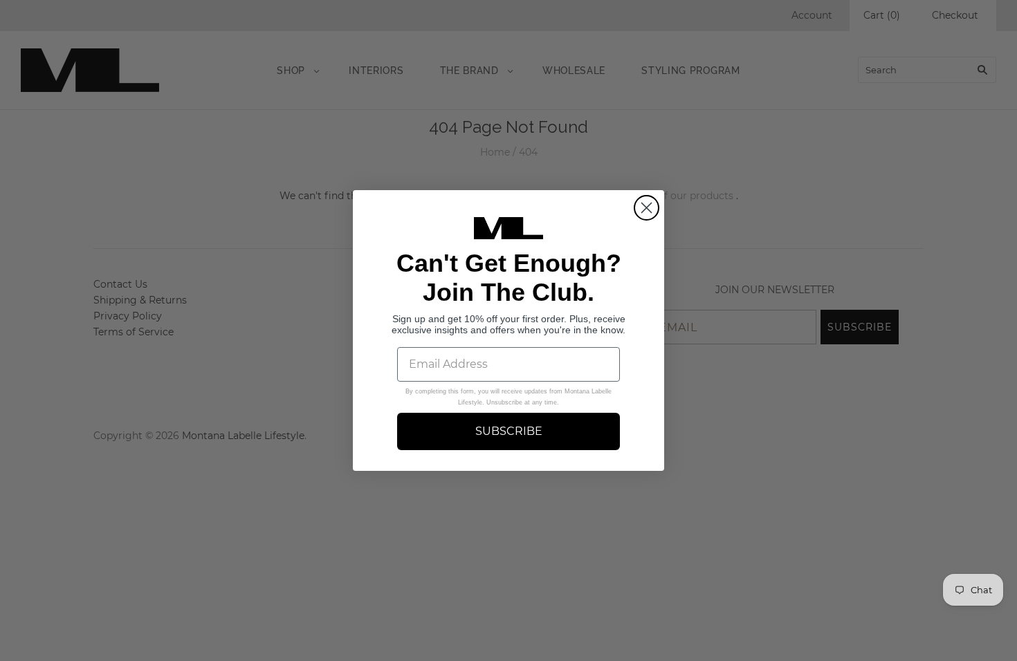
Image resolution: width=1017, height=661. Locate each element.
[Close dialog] (646, 208)
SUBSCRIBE (508, 431)
